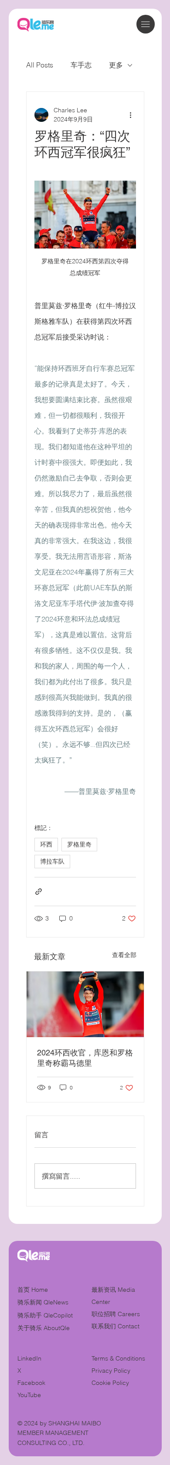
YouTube (29, 1395)
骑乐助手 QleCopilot (45, 1315)
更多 (116, 64)
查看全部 (124, 955)
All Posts (39, 64)
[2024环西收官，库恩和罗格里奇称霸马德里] (85, 1004)
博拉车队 (52, 861)
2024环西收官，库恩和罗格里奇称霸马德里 (85, 1058)
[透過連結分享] (38, 891)
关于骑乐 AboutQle (43, 1328)
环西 (46, 844)
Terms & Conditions (119, 1358)
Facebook (31, 1383)
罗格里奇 (79, 844)
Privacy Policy (111, 1370)
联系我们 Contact (115, 1326)
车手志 (81, 64)
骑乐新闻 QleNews (42, 1302)
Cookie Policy (110, 1383)
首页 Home (32, 1290)
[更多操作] (131, 115)
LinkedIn (29, 1358)
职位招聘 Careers (116, 1314)
